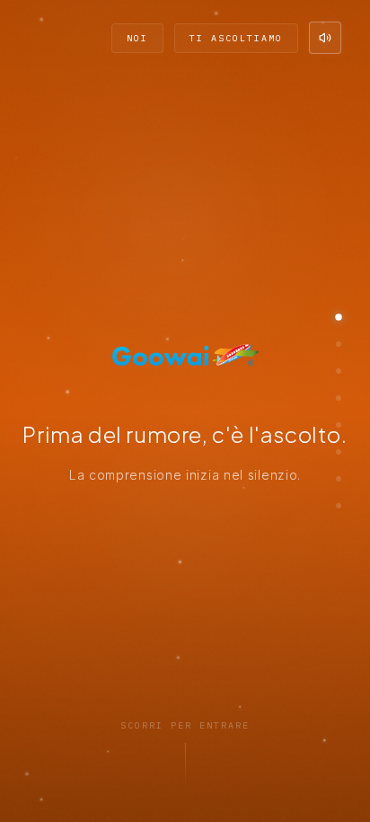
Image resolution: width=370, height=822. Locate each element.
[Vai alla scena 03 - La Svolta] (338, 371)
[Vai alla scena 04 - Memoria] (338, 398)
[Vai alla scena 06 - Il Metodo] (338, 452)
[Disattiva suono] (325, 38)
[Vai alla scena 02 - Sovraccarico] (338, 344)
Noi (137, 38)
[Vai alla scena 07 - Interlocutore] (338, 479)
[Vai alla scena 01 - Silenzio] (338, 317)
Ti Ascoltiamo (236, 38)
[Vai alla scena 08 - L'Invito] (338, 505)
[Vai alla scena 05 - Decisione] (338, 425)
